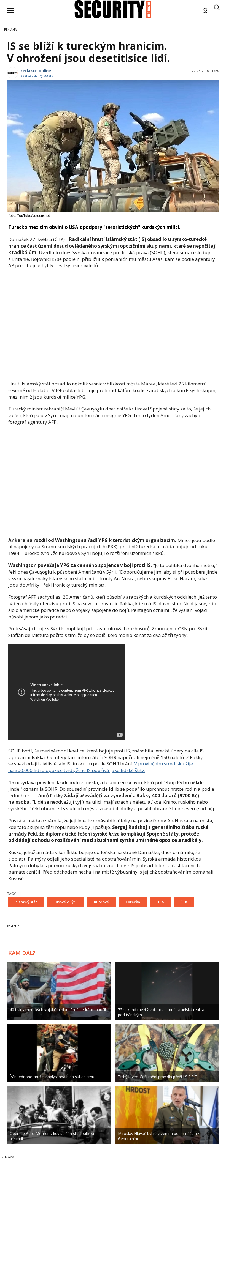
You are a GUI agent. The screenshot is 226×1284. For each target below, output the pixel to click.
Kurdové (101, 901)
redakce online (36, 70)
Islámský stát (26, 901)
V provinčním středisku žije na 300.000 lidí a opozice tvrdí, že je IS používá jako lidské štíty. (100, 766)
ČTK (184, 901)
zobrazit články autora (37, 75)
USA (160, 901)
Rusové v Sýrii (65, 901)
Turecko (132, 901)
